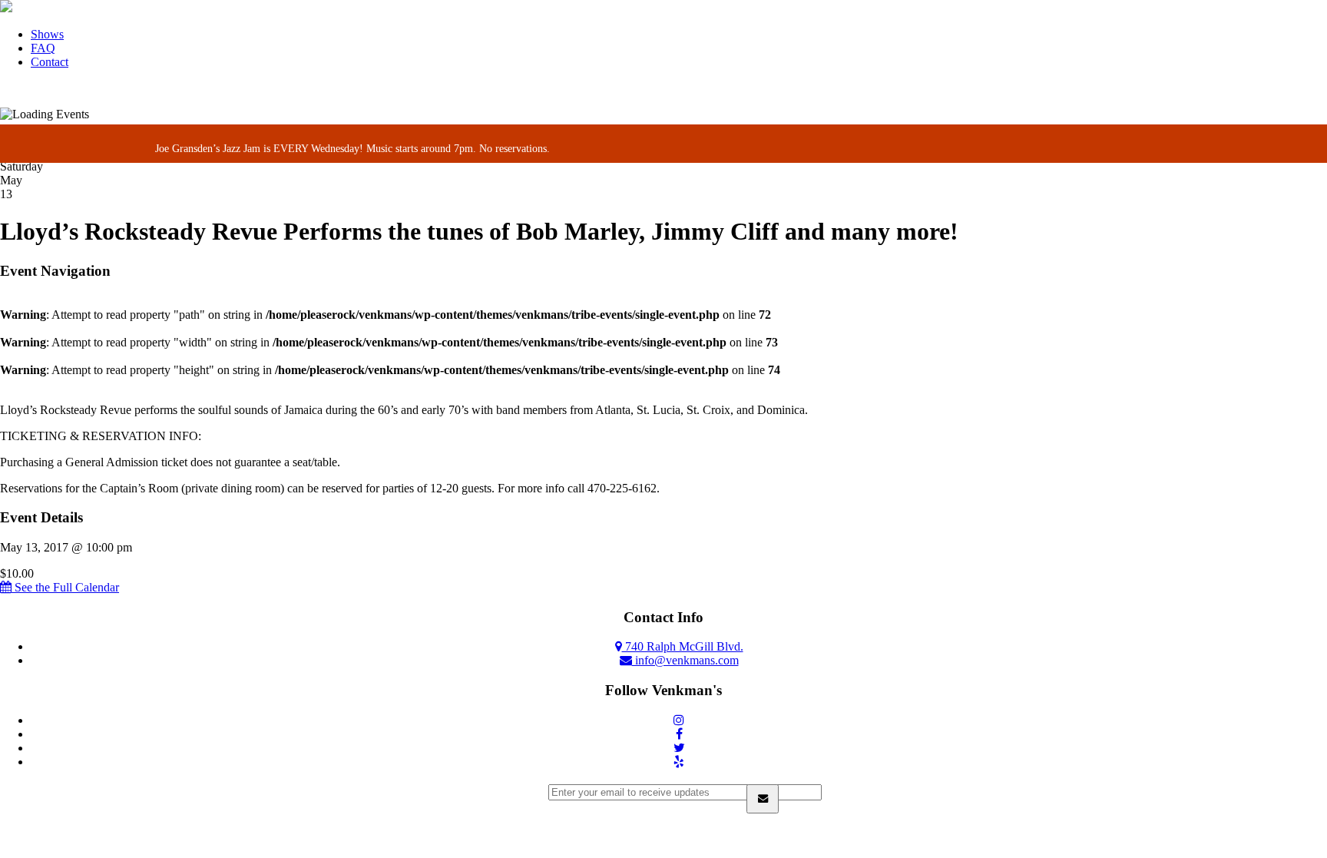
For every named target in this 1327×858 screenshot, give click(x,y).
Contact (49, 61)
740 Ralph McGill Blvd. (682, 646)
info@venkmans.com (685, 660)
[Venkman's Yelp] (678, 761)
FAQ (43, 48)
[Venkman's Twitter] (679, 747)
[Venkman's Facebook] (679, 733)
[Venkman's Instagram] (678, 720)
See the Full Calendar (65, 587)
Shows (47, 34)
